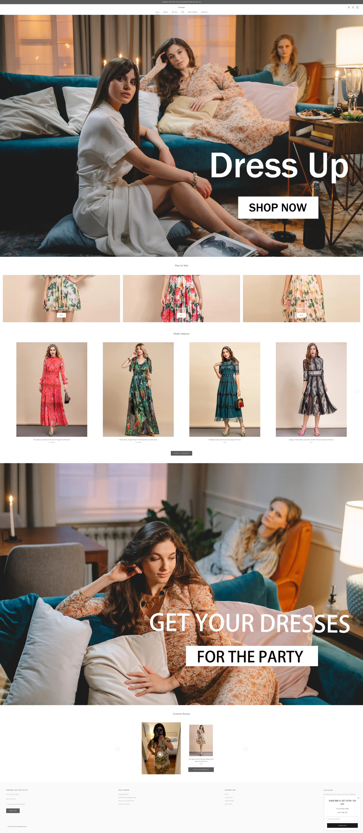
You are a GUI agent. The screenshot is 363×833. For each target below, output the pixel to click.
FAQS (226, 794)
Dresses (165, 12)
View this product (201, 770)
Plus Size (174, 12)
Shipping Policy (124, 794)
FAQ (182, 12)
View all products (181, 453)
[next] (357, 391)
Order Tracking (192, 12)
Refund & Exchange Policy (127, 798)
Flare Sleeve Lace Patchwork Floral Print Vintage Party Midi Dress (52, 440)
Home (157, 12)
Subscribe (342, 825)
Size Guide (228, 804)
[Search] (353, 7)
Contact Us (204, 12)
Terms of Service (124, 804)
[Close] (358, 798)
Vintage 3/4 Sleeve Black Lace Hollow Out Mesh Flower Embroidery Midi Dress (311, 440)
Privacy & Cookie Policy (126, 801)
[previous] (6, 391)
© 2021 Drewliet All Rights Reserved (17, 826)
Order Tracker (229, 801)
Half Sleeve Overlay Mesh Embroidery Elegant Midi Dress (225, 440)
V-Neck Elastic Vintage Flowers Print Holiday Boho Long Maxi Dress (138, 440)
